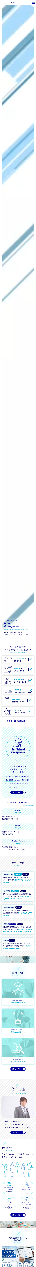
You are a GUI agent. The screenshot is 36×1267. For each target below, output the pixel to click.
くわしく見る (18, 792)
